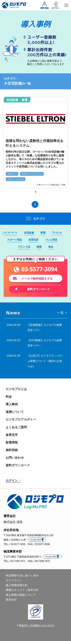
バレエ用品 (51, 239)
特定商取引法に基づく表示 (22, 575)
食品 (50, 246)
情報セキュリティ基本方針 (22, 589)
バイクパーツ (10, 232)
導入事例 (12, 404)
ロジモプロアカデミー (21, 419)
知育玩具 (33, 239)
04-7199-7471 (18, 561)
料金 (9, 396)
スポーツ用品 (14, 239)
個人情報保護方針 (17, 585)
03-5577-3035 (18, 544)
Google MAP (35, 540)
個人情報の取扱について (21, 594)
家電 (43, 232)
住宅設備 (29, 232)
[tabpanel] (35, 142)
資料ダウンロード (18, 465)
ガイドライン (14, 580)
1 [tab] (35, 191)
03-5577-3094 (39, 269)
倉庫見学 (12, 434)
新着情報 (12, 442)
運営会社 (11, 599)
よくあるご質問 (16, 427)
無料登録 (44, 8)
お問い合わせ (15, 457)
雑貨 (39, 246)
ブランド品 (24, 246)
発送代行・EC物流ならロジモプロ (36, 625)
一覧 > (62, 312)
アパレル (57, 232)
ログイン (55, 8)
